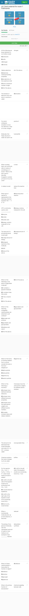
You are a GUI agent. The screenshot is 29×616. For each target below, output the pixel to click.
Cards (9, 13)
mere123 (17, 34)
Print (14, 27)
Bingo (18, 20)
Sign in (25, 2)
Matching (9, 20)
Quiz (19, 13)
